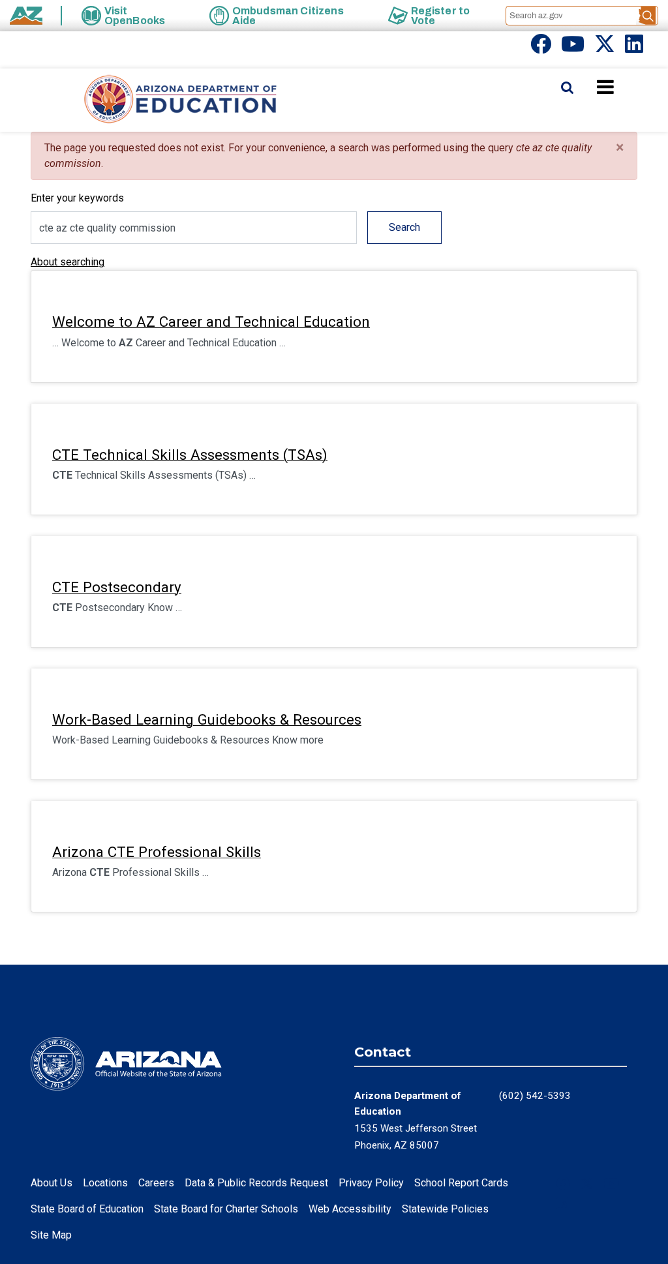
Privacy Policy (371, 1183)
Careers (156, 1183)
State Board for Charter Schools (226, 1209)
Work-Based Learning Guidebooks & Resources (206, 719)
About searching (67, 262)
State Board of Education (87, 1209)
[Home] (155, 100)
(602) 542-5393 (535, 1096)
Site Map (51, 1235)
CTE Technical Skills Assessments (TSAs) (189, 454)
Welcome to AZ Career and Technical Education (211, 321)
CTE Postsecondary (116, 587)
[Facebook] (540, 48)
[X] (604, 48)
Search (404, 227)
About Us (51, 1183)
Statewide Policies (445, 1209)
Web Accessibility (350, 1209)
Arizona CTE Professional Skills (156, 851)
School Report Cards (461, 1183)
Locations (105, 1183)
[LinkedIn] (634, 48)
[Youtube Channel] (572, 48)
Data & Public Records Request (256, 1183)
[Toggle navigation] (627, 87)
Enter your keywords (77, 198)
